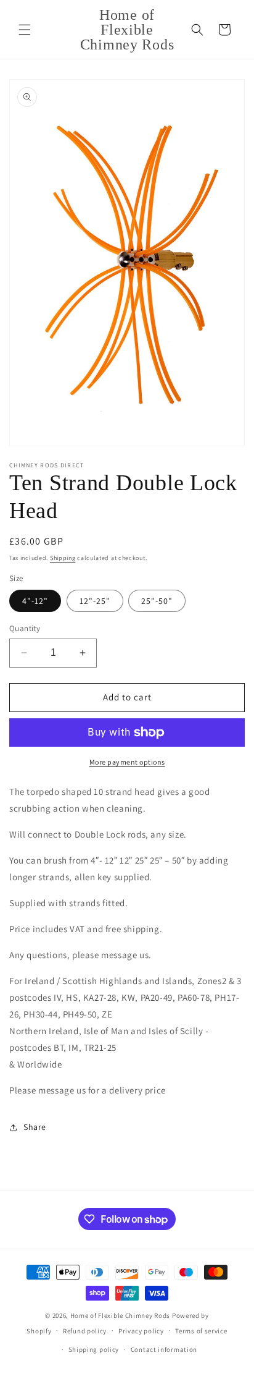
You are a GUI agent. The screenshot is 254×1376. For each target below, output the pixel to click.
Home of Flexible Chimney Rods (120, 1315)
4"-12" (35, 600)
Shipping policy (94, 1349)
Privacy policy (141, 1331)
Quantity (24, 628)
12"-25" (95, 600)
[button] (24, 29)
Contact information (164, 1349)
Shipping (63, 558)
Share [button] (34, 1126)
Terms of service (201, 1331)
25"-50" (157, 600)
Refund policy (85, 1331)
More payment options (127, 762)
